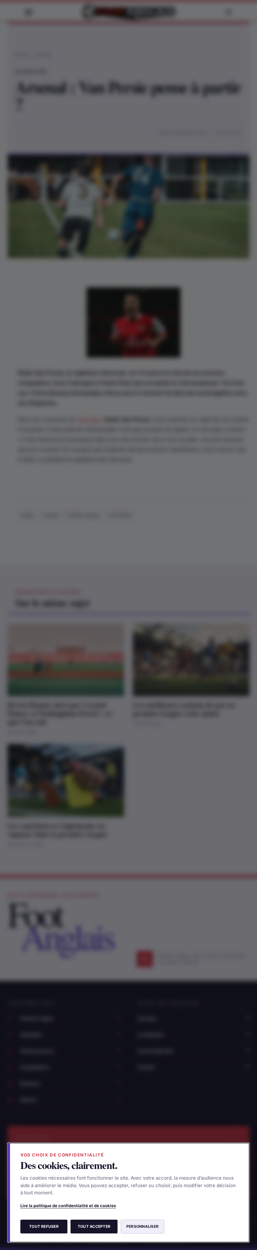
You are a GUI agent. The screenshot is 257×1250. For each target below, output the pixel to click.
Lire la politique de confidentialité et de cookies (68, 1205)
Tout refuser (44, 1226)
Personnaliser (142, 1226)
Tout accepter (94, 1226)
